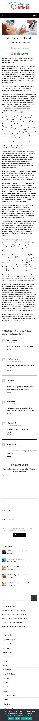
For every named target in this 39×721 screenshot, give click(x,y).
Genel (5, 665)
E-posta (6, 510)
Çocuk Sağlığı (7, 652)
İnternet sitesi (8, 520)
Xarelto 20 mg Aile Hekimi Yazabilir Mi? (18, 583)
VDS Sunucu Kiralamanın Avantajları (17, 551)
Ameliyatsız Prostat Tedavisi (15, 559)
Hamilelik (6, 682)
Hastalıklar (6, 687)
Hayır (17, 718)
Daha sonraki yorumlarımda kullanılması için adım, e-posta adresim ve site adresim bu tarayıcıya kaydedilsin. (19, 529)
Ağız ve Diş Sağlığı (9, 639)
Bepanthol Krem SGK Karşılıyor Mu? (17, 567)
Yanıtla (9, 349)
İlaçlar (5, 691)
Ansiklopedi (7, 644)
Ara (3, 593)
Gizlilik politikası (26, 718)
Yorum (5, 475)
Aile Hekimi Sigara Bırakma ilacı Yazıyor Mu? (19, 575)
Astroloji (6, 648)
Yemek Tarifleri (8, 708)
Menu (35, 15)
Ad (3, 501)
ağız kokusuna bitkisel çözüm (16, 622)
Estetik (5, 661)
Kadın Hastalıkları (9, 695)
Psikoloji (6, 699)
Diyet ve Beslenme (9, 657)
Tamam (11, 718)
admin (28, 42)
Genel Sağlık (7, 670)
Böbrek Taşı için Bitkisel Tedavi (15, 610)
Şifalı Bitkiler (7, 704)
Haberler (6, 678)
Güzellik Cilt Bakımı (9, 674)
